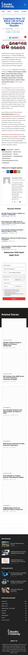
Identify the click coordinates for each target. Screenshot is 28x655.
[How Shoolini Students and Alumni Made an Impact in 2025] (14, 395)
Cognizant (12, 59)
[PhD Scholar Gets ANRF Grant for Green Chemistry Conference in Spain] (14, 362)
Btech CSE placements (7, 152)
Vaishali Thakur (6, 381)
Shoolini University (6, 69)
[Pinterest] (15, 171)
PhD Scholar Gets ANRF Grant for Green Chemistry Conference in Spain (13, 222)
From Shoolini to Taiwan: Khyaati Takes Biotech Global (14, 246)
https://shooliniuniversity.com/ (18, 180)
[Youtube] (19, 201)
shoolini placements (17, 156)
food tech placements (7, 156)
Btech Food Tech (17, 152)
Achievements (5, 233)
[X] (11, 171)
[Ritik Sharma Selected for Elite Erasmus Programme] (14, 429)
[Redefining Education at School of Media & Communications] (5, 552)
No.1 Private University (12, 134)
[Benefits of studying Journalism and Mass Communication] (5, 581)
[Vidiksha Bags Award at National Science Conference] (14, 493)
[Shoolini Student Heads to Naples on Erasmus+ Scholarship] (14, 328)
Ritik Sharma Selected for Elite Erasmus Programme (14, 238)
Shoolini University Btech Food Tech (10, 160)
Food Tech (15, 154)
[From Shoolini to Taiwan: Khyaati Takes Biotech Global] (14, 461)
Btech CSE (17, 149)
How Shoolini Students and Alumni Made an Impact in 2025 (12, 230)
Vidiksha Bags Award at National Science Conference (13, 508)
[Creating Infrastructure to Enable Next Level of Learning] (5, 560)
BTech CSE (16, 55)
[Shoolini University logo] (10, 5)
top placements (5, 162)
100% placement (9, 149)
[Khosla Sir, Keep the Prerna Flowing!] (5, 544)
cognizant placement (7, 154)
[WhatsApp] (18, 171)
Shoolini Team (9, 28)
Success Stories (5, 216)
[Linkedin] (14, 201)
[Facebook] (8, 171)
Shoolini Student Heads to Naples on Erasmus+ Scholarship (13, 214)
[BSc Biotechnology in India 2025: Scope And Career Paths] (5, 573)
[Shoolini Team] (4, 29)
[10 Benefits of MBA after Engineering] (5, 590)
